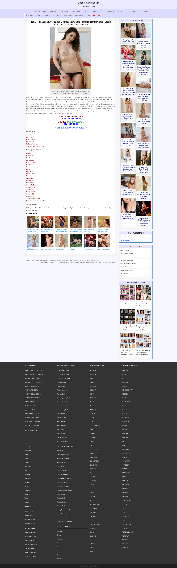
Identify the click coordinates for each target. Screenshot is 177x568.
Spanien (26, 486)
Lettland (26, 458)
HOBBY (92, 544)
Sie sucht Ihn (61, 421)
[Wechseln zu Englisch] (99, 15)
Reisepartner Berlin (62, 402)
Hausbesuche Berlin (63, 518)
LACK (124, 374)
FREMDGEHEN (94, 504)
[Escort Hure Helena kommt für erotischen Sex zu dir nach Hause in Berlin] (128, 156)
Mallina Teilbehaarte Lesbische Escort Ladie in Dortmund (128, 192)
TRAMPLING (126, 516)
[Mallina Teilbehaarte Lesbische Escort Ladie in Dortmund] (128, 181)
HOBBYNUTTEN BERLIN (32, 398)
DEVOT (92, 417)
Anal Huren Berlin (125, 250)
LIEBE (124, 398)
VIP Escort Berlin (62, 441)
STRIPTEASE (126, 500)
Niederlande (27, 466)
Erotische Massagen (126, 260)
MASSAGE (125, 417)
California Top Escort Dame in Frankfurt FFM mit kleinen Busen (128, 142)
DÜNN (92, 441)
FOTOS (92, 492)
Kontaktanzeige (61, 382)
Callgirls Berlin (28, 511)
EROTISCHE (94, 457)
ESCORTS (93, 469)
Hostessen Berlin (29, 519)
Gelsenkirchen (108, 11)
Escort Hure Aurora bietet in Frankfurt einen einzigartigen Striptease (144, 97)
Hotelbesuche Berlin (63, 374)
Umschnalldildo (124, 273)
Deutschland (28, 447)
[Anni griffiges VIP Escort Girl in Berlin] (128, 30)
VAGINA (124, 528)
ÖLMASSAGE (126, 453)
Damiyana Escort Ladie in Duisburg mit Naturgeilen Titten (128, 216)
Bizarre (92, 406)
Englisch (59, 535)
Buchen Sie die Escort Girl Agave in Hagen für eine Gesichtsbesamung (128, 117)
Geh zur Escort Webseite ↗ (71, 127)
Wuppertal (79, 15)
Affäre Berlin (61, 450)
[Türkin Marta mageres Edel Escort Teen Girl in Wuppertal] (143, 183)
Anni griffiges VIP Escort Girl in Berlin (128, 41)
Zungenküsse (124, 277)
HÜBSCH (92, 548)
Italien (26, 454)
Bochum (37, 11)
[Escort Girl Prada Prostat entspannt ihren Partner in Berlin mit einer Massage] (128, 79)
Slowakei (27, 482)
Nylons (124, 445)
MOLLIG (124, 425)
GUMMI (92, 532)
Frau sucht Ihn (61, 498)
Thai (58, 555)
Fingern (92, 485)
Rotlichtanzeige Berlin (63, 406)
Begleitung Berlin (62, 462)
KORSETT (125, 370)
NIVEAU (124, 441)
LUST (124, 406)
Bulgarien (27, 443)
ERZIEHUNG (94, 465)
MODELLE (125, 421)
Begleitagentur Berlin (63, 454)
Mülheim (46, 15)
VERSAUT (125, 536)
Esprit (91, 473)
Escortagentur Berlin (63, 482)
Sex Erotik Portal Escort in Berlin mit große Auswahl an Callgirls (143, 352)
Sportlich (125, 496)
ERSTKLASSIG (94, 461)
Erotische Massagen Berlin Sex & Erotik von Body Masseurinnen (143, 304)
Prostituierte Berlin (29, 523)
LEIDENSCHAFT (127, 390)
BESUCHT (93, 398)
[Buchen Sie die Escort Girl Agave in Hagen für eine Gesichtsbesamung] (128, 105)
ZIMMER (125, 548)
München (56, 15)
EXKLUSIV (93, 477)
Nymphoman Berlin (30, 410)
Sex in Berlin (61, 413)
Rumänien (27, 474)
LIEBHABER (126, 402)
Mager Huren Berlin (30, 540)
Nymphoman (126, 449)
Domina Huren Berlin (126, 253)
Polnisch (59, 543)
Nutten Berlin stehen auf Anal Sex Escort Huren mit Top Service (127, 328)
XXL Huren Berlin (29, 548)
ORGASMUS (126, 461)
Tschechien (27, 490)
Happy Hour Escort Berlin (64, 510)
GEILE (92, 520)
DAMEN (92, 413)
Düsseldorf (76, 11)
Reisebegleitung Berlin (63, 398)
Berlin (28, 11)
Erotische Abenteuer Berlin (65, 478)
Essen (86, 11)
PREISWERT (126, 473)
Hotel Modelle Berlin (63, 370)
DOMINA (92, 437)
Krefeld (135, 11)
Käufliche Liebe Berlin (63, 378)
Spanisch (60, 551)
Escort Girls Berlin (88, 2)
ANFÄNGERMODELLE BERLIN (33, 370)
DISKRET (93, 433)
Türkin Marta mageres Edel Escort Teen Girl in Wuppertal (143, 195)
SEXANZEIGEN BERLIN (31, 417)
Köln (127, 11)
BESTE (92, 394)
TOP (123, 512)
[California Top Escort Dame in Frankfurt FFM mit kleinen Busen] (128, 130)
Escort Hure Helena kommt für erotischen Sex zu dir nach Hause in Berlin (128, 168)
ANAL (91, 378)
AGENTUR (93, 370)
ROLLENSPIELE (127, 481)
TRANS (124, 520)
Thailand (27, 494)
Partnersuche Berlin (63, 390)
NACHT (124, 429)
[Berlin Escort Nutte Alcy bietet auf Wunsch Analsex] (143, 134)
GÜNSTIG (93, 536)
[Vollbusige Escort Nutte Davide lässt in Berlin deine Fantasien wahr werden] (128, 52)
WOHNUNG (125, 540)
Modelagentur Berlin (63, 386)
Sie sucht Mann (61, 425)
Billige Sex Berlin (29, 532)
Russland (27, 478)
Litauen (26, 462)
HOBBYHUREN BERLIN (31, 390)
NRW (88, 15)
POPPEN (125, 469)
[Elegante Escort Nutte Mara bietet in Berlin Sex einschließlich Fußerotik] (143, 208)
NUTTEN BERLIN (29, 406)
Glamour (92, 528)
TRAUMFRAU (126, 524)
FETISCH (93, 481)
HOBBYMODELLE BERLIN (32, 394)
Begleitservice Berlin (63, 458)
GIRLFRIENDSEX (95, 524)
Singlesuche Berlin (62, 437)
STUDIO (124, 504)
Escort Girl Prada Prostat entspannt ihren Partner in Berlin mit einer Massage (128, 91)
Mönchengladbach (33, 15)
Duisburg (64, 11)
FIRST (92, 489)
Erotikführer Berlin (62, 470)
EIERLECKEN (94, 449)
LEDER (124, 386)
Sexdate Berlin (61, 417)
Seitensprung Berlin (63, 410)
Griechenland (28, 450)
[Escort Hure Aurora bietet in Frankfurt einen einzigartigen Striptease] (143, 85)
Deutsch (59, 531)
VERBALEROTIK (127, 532)
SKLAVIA (125, 492)
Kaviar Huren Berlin (126, 267)
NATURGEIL (126, 433)
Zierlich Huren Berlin (30, 552)
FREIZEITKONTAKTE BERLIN (33, 382)
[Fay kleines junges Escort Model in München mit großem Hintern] (143, 157)
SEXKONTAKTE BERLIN (32, 421)
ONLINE (124, 457)
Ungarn (26, 502)
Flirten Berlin (61, 494)
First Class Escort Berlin (64, 490)
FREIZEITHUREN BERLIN (32, 378)
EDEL (91, 445)
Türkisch (59, 558)
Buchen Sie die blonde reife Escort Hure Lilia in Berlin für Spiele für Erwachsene (143, 43)
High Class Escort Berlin (64, 522)
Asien (26, 435)
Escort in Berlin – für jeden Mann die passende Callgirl (142, 328)
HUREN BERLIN (29, 402)
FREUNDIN (93, 508)
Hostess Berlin (28, 515)
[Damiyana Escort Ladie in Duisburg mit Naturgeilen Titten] (128, 205)
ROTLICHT (125, 485)
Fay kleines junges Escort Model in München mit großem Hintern (143, 170)
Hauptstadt (93, 540)
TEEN (124, 508)
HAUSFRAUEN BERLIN (31, 386)
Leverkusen (146, 11)
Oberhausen (67, 15)
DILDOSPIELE (94, 425)
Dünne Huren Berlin (30, 536)
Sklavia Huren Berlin (126, 270)
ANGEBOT (93, 382)
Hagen (120, 11)
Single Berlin (61, 433)
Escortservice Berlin (63, 486)
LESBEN (125, 394)
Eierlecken (123, 257)
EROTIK (92, 453)
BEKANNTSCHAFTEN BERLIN (33, 374)
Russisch (60, 547)
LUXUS (124, 410)
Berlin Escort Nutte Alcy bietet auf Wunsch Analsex (143, 145)
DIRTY (92, 429)
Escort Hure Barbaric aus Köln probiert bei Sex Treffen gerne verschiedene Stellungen (143, 70)
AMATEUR (93, 374)
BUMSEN (93, 410)
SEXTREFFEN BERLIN (31, 425)
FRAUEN (92, 496)
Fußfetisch (93, 516)
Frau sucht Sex (61, 506)
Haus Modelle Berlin (63, 514)
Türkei (26, 498)
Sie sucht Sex (61, 429)
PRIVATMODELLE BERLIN (32, 413)
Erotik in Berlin (61, 466)
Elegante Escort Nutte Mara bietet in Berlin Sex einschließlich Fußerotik (144, 221)
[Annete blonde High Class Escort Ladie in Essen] (143, 110)
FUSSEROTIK (94, 512)
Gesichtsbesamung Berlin (128, 263)
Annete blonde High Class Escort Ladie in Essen (143, 121)
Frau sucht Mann (62, 502)
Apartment (93, 386)
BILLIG (92, 402)
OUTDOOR (125, 465)
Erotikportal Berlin (62, 474)
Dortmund (54, 11)
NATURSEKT (126, 437)
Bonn (45, 11)
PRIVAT (124, 477)
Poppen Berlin (61, 394)
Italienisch (60, 539)
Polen (26, 470)
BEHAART (93, 390)
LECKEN (125, 382)
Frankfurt (96, 11)
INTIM (92, 552)
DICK (91, 421)
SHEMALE (125, 489)
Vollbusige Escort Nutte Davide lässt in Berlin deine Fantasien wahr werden (128, 65)
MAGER (124, 413)
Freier (91, 500)
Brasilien (27, 439)
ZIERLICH (125, 544)
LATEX (124, 378)
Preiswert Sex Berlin (30, 544)
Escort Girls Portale (30, 556)
